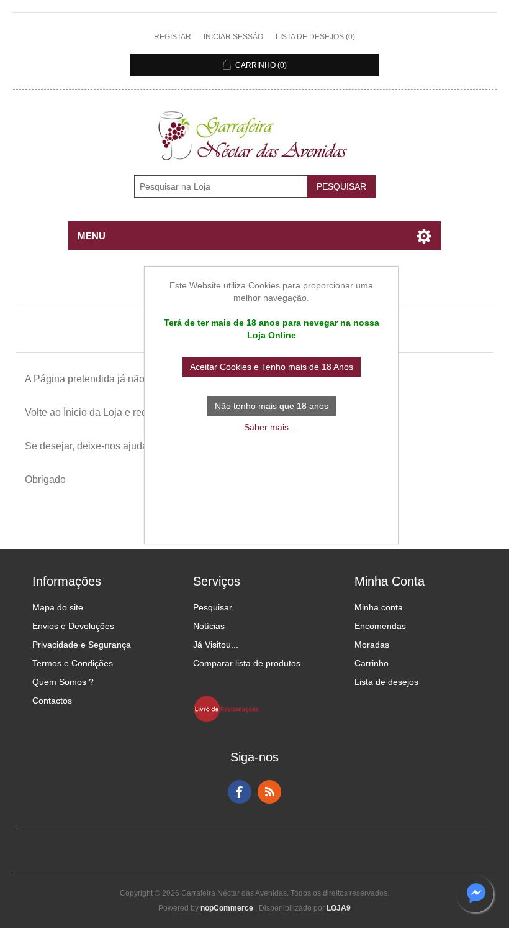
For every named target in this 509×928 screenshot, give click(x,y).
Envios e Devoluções (73, 626)
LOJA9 (339, 908)
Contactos (52, 700)
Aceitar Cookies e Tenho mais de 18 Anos (271, 367)
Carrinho (371, 663)
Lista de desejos (386, 682)
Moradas (371, 645)
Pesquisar (212, 607)
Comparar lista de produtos (246, 663)
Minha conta (378, 607)
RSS (269, 792)
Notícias (209, 626)
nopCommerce (226, 908)
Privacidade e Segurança (81, 645)
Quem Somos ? (63, 682)
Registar (172, 36)
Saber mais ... (271, 427)
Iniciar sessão (233, 36)
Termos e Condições (72, 663)
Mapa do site (57, 607)
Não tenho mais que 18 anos (271, 406)
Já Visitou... (215, 645)
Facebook (239, 792)
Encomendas (380, 626)
